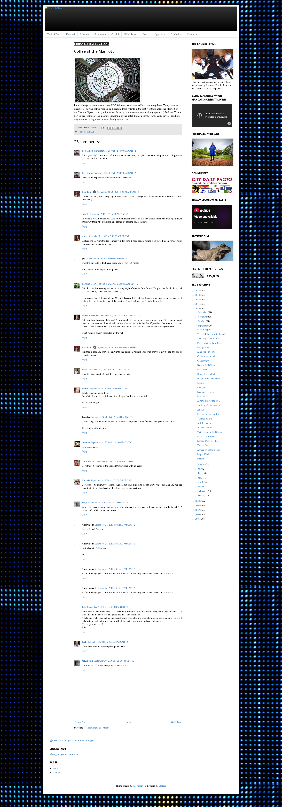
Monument (192, 34)
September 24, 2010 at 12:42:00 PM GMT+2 (111, 442)
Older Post (176, 722)
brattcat (86, 442)
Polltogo (56, 772)
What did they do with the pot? (211, 333)
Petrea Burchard (90, 315)
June (200, 473)
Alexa (84, 236)
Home (128, 722)
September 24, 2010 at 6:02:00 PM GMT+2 (115, 568)
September (203, 325)
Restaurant (100, 34)
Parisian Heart (89, 283)
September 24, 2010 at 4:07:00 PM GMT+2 (115, 543)
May (200, 477)
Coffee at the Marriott (207, 356)
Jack (84, 642)
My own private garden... (209, 414)
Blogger (162, 785)
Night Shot (159, 34)
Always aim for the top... (208, 400)
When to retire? (204, 427)
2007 (197, 510)
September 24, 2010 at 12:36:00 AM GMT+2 (107, 214)
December (203, 312)
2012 (197, 299)
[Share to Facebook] (117, 128)
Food (145, 34)
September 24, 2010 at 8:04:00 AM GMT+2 (117, 347)
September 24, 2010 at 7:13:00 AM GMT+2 (119, 315)
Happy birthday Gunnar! (208, 378)
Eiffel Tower (130, 34)
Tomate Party (203, 445)
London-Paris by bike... (208, 440)
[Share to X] (114, 128)
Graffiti (115, 34)
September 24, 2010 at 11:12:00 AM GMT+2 (109, 369)
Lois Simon (87, 150)
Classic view (203, 360)
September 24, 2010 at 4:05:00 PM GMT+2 (115, 524)
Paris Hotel (89, 132)
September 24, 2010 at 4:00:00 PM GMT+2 (108, 502)
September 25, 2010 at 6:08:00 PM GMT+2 (107, 641)
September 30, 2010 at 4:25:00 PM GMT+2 (114, 660)
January (202, 495)
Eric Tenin (91, 127)
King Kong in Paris (206, 351)
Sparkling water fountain (208, 338)
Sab (84, 214)
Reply (84, 162)
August (201, 464)
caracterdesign (139, 785)
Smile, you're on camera (208, 405)
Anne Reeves (88, 461)
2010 (197, 308)
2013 (197, 294)
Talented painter (204, 418)
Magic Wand (203, 454)
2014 (197, 290)
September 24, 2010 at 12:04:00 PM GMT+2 (111, 388)
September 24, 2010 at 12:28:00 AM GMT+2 (118, 191)
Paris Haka (202, 369)
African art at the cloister (208, 449)
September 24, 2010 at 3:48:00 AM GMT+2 (108, 236)
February (202, 490)
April (201, 482)
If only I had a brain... (207, 374)
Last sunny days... (205, 391)
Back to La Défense (206, 365)
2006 (197, 514)
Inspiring (201, 382)
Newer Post (80, 722)
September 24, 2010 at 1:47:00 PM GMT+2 (115, 461)
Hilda (84, 369)
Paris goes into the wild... (209, 342)
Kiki (84, 607)
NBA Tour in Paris (206, 436)
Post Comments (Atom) (98, 727)
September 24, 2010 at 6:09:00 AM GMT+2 (106, 258)
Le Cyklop (202, 387)
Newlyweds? (203, 347)
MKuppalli (87, 660)
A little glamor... (205, 423)
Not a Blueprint (204, 329)
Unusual (70, 34)
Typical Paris (54, 34)
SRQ (84, 502)
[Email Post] (102, 127)
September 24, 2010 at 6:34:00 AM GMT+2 (117, 283)
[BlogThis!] (111, 128)
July (200, 468)
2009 (197, 501)
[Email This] (108, 128)
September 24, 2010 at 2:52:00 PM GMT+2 (111, 480)
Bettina (85, 388)
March (201, 486)
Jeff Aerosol (202, 409)
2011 (197, 303)
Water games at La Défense (209, 432)
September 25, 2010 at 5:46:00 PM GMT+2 (107, 606)
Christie (86, 480)
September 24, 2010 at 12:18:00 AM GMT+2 (115, 150)
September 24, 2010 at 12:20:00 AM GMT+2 (115, 172)
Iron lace (201, 396)
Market (200, 458)
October (202, 321)
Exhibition (176, 34)
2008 (197, 505)
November (203, 316)
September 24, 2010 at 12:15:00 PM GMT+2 (112, 417)
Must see (84, 34)
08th (81, 132)
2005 (197, 518)
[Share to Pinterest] (120, 128)
